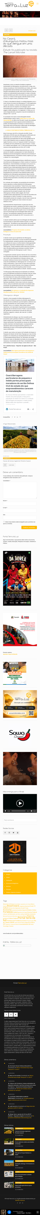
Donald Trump (24, 908)
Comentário (6, 480)
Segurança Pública (30, 922)
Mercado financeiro (7, 916)
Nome (5, 500)
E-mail (5, 507)
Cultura (5, 908)
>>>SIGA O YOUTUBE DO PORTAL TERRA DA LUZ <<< (20, 130)
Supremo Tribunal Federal (12, 924)
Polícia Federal (13, 918)
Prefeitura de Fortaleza (14, 920)
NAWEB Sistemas (20, 1200)
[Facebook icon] (18, 1203)
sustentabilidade (23, 924)
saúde (16, 922)
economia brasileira (17, 910)
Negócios (30, 916)
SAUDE (12, 922)
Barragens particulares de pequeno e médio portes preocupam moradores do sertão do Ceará (18, 352)
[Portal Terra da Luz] (19, 4)
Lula (25, 914)
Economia (7, 910)
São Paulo (30, 924)
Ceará (16, 906)
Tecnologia (6, 926)
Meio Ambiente (31, 914)
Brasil (10, 906)
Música (25, 916)
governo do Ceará (22, 912)
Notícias (8, 886)
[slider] (18, 810)
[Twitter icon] (20, 1203)
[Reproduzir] (5, 811)
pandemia (5, 918)
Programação (30, 920)
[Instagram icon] (23, 1203)
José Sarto (17, 914)
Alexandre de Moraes (8, 904)
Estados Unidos (31, 910)
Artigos (8, 874)
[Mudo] (31, 811)
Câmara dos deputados (15, 908)
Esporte (24, 910)
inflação (5, 914)
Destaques (9, 880)
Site (4, 514)
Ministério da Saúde (18, 916)
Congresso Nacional (24, 906)
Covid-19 (32, 906)
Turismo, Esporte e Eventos (13, 892)
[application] (20, 803)
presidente (24, 920)
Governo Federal (32, 912)
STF (4, 924)
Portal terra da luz (19, 919)
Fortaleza (8, 912)
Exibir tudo (33, 30)
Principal (8, 889)
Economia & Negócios (12, 883)
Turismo (11, 926)
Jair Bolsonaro (11, 914)
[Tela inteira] (34, 811)
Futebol (15, 912)
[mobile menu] (37, 3)
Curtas (8, 877)
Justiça (22, 914)
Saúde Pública (21, 922)
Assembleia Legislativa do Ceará (22, 904)
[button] (20, 803)
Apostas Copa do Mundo (10, 654)
